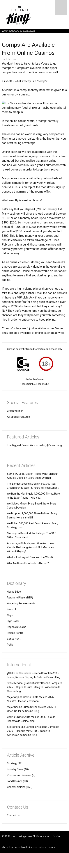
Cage (10, 615)
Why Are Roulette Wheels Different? (28, 563)
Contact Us (13, 815)
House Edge (14, 591)
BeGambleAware (34, 379)
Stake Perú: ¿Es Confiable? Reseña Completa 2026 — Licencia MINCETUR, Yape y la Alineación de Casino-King (33, 730)
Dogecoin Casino (16, 626)
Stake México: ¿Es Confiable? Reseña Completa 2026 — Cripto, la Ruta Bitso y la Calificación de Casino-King (34, 687)
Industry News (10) (18, 769)
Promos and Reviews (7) (21, 775)
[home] (18, 14)
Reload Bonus (15, 632)
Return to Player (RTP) (20, 597)
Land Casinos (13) (17, 781)
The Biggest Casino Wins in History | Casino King (34, 445)
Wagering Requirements (21, 603)
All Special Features (18, 416)
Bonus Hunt (13, 638)
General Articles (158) (19, 787)
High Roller (13, 621)
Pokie (10, 644)
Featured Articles (23, 437)
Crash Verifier (15, 410)
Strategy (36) (14, 763)
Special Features (22, 402)
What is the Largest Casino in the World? (30, 557)
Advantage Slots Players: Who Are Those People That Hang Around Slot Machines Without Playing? (30, 547)
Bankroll (11, 609)
